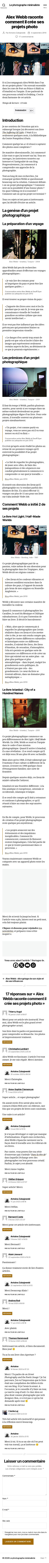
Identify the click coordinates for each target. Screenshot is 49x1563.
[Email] (27, 965)
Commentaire (8, 1476)
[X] (21, 965)
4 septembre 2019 (38, 33)
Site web (6, 1521)
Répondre (7, 1042)
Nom (5, 1499)
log (7, 479)
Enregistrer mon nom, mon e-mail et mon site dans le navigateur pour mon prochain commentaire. (26, 1533)
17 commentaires (26, 37)
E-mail (5, 1510)
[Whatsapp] (33, 965)
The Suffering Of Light (13, 132)
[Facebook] (15, 965)
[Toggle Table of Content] (30, 111)
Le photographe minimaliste (24, 5)
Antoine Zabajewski (17, 33)
